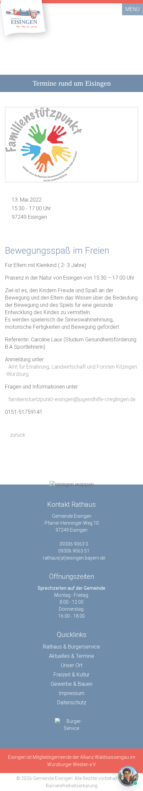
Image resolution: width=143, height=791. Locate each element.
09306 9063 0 (74, 544)
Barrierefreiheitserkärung (71, 785)
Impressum (71, 693)
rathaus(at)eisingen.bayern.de (74, 558)
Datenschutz (71, 702)
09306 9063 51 (73, 551)
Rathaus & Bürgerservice (71, 647)
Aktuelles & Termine (71, 656)
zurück (17, 435)
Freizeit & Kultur (71, 674)
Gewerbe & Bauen (71, 684)
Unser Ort (71, 665)
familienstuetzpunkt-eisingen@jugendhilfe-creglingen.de (72, 399)
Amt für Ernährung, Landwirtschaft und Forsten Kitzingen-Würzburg (71, 370)
